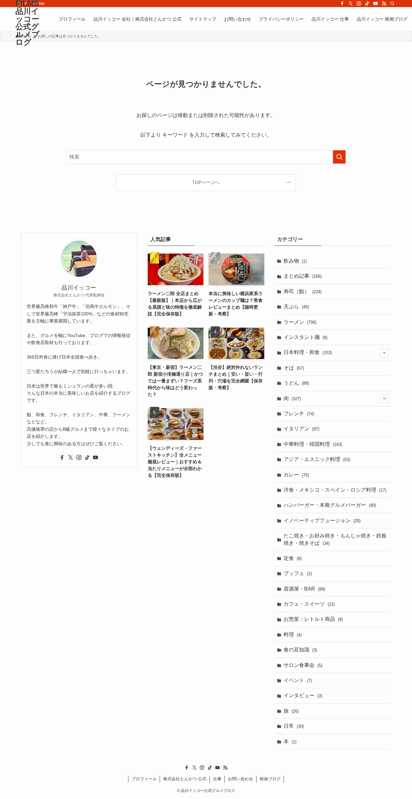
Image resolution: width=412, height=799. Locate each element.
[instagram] (359, 3)
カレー (296, 474)
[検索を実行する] (339, 157)
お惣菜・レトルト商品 (313, 619)
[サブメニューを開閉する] (384, 352)
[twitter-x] (350, 3)
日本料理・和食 (308, 352)
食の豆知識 (300, 649)
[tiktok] (367, 3)
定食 (293, 558)
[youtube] (375, 3)
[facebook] (342, 3)
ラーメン (300, 322)
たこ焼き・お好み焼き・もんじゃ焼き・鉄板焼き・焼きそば (335, 539)
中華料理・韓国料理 (313, 444)
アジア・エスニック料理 (317, 459)
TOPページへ (206, 182)
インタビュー (303, 695)
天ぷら (296, 306)
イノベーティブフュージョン (322, 520)
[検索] (392, 3)
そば (294, 368)
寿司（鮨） (303, 291)
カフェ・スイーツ (309, 604)
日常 (294, 726)
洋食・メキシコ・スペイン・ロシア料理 (335, 490)
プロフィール (144, 778)
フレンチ (299, 413)
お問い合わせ (240, 778)
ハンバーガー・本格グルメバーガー (330, 505)
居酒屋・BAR (304, 589)
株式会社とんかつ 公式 (184, 778)
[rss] (384, 3)
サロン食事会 (303, 665)
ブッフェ (298, 573)
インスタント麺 (305, 337)
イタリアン (301, 428)
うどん (296, 383)
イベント (298, 680)
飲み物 (295, 261)
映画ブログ (270, 778)
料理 (293, 634)
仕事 (217, 778)
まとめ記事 (303, 276)
